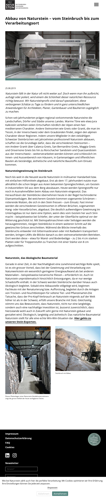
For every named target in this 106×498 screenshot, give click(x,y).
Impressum (11, 433)
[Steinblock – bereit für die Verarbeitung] (53, 55)
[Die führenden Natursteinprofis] (94, 439)
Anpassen (52, 487)
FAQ (7, 442)
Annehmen (60, 493)
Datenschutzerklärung (18, 438)
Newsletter (11, 463)
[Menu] (96, 5)
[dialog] (53, 487)
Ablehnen (43, 493)
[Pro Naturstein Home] (16, 5)
